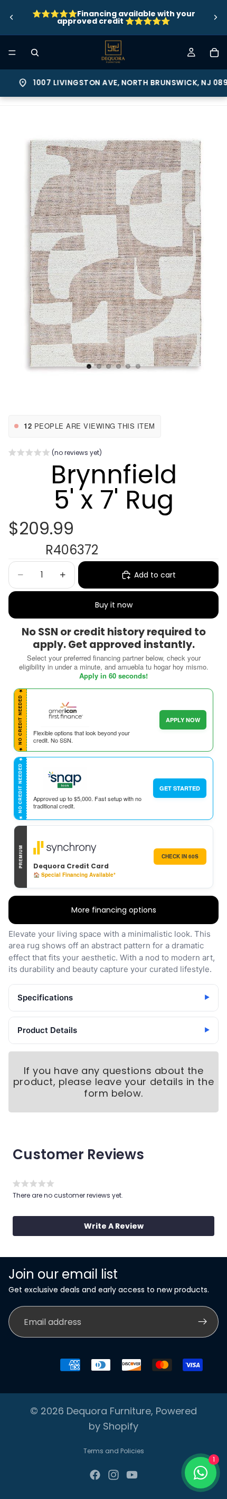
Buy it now (114, 605)
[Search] (34, 52)
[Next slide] (215, 17)
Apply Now (183, 720)
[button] (55, 454)
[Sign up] (203, 1322)
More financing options (113, 910)
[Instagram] (113, 1474)
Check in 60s (180, 856)
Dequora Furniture (109, 1410)
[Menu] (12, 52)
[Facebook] (95, 1474)
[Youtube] (132, 1474)
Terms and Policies (113, 1450)
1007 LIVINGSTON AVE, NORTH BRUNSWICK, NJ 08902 (116, 83)
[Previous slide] (11, 17)
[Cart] (214, 52)
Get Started (179, 788)
